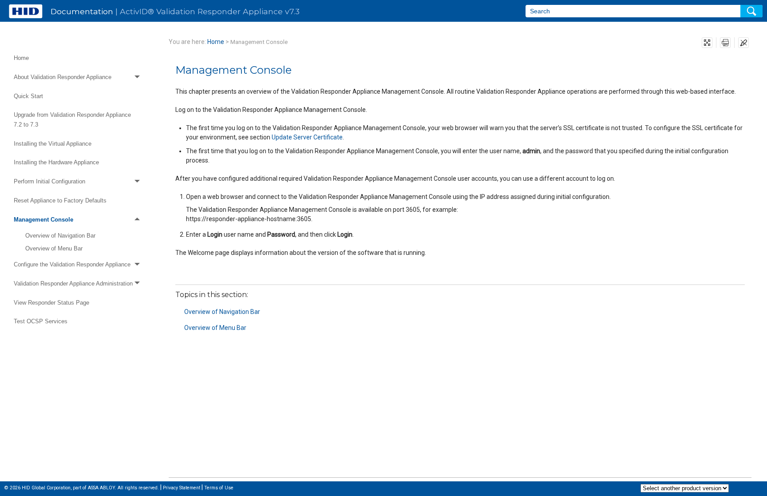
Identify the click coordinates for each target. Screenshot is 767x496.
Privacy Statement (181, 488)
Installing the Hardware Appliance (56, 162)
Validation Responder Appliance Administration (73, 283)
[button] (751, 11)
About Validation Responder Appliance (62, 77)
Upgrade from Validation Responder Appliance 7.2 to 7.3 (72, 119)
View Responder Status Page (51, 302)
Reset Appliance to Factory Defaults (60, 200)
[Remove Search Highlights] (743, 42)
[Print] (725, 42)
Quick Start (28, 96)
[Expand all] (707, 42)
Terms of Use (218, 488)
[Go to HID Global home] (26, 11)
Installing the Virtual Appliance (52, 143)
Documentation (82, 11)
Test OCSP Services (40, 321)
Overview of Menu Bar (54, 248)
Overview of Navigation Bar (60, 235)
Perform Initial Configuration (49, 181)
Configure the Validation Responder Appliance (72, 264)
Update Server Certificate (307, 137)
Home (21, 58)
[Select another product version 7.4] (684, 488)
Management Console (43, 219)
